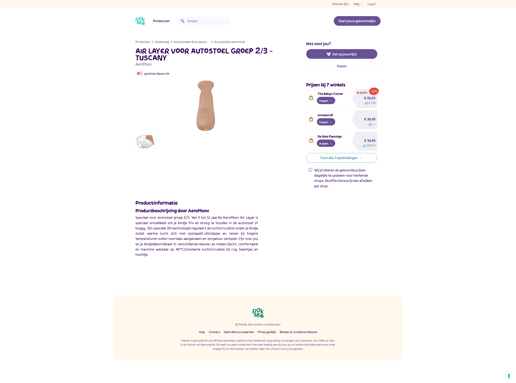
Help (357, 4)
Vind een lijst (340, 4)
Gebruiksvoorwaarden (239, 332)
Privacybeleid (267, 332)
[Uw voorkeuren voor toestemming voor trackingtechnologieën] (509, 376)
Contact (214, 332)
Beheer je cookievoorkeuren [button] (298, 332)
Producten (161, 21)
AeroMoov (143, 64)
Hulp (202, 332)
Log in (372, 4)
